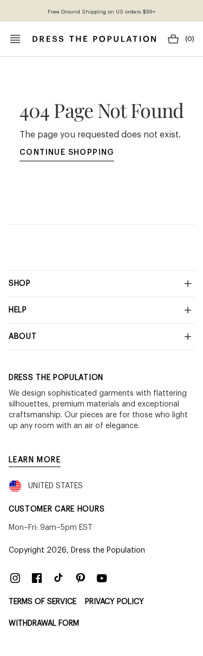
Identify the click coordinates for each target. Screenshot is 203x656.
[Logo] (94, 39)
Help (18, 310)
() (189, 39)
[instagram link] (15, 578)
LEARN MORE (35, 460)
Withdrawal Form (44, 623)
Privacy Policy (114, 602)
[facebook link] (36, 578)
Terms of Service (42, 602)
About (23, 336)
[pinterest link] (80, 578)
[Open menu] (15, 39)
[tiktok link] (58, 578)
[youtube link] (101, 578)
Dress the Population (108, 550)
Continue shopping (66, 152)
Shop (20, 283)
